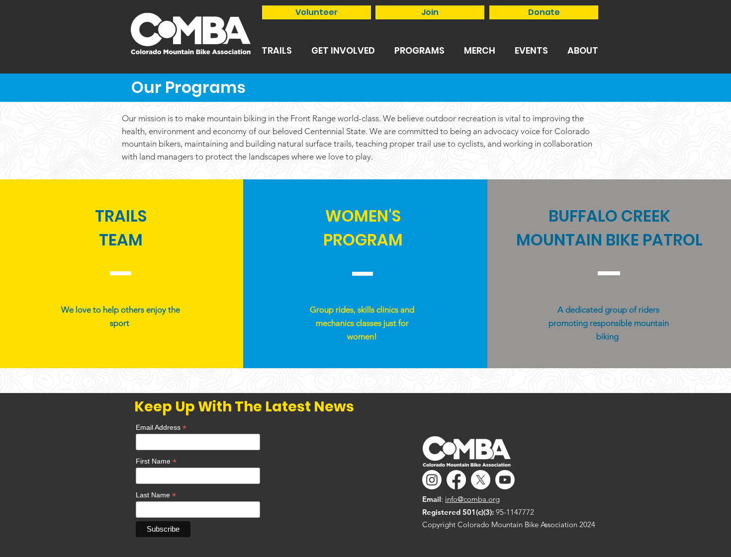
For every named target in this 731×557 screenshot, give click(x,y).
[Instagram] (432, 479)
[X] (480, 479)
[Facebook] (456, 479)
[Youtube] (505, 479)
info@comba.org (472, 499)
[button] (276, 50)
